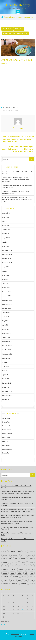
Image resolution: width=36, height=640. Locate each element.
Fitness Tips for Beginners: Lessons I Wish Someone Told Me (17, 540)
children (5, 555)
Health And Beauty (8, 426)
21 (22, 610)
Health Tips (5, 441)
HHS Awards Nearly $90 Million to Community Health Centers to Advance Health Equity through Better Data (18, 139)
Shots (12, 580)
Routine (5, 580)
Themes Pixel (15, 634)
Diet (10, 558)
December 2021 (7, 391)
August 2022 (6, 358)
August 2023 (6, 312)
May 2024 (5, 279)
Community (14, 555)
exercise (23, 558)
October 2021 (6, 399)
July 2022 (5, 362)
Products (6, 576)
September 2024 (7, 263)
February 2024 (6, 292)
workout (23, 583)
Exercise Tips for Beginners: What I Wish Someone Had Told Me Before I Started (16, 522)
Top (32, 580)
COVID (22, 555)
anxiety (5, 110)
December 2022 (7, 341)
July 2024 (5, 271)
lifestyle (5, 569)
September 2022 (7, 354)
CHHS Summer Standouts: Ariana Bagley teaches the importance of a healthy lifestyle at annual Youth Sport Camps (17, 149)
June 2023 (5, 317)
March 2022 (6, 379)
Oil (26, 573)
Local (13, 569)
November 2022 (7, 346)
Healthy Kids (6, 445)
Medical (30, 569)
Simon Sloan (18, 128)
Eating (16, 558)
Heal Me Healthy (18, 5)
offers (19, 573)
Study (19, 580)
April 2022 (5, 375)
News (12, 573)
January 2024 (6, 296)
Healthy (5, 565)
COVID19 (30, 555)
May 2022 (5, 370)
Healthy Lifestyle (7, 449)
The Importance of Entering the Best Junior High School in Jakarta (17, 186)
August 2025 (6, 238)
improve (19, 565)
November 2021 (7, 395)
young (16, 110)
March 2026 (6, 225)
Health (31, 562)
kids (26, 565)
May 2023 (5, 321)
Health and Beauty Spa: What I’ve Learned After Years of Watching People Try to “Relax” (17, 516)
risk (31, 576)
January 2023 (6, 337)
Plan (32, 573)
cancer (5, 551)
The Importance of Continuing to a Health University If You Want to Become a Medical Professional (15, 179)
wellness (14, 583)
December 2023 (7, 300)
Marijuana (21, 569)
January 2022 (6, 387)
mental (5, 573)
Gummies (14, 562)
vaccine (6, 583)
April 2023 (5, 325)
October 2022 (6, 350)
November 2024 (7, 254)
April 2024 (5, 283)
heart (12, 565)
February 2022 (6, 383)
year (31, 583)
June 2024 (5, 275)
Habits (23, 562)
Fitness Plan (6, 422)
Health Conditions (7, 433)
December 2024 (7, 250)
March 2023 (6, 329)
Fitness (5, 562)
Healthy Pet (5, 453)
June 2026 (5, 217)
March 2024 (6, 288)
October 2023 (6, 308)
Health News (6, 437)
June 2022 (5, 366)
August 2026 (6, 213)
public (24, 576)
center (31, 551)
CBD (9, 110)
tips (26, 580)
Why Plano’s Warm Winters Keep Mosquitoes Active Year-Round (17, 528)
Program (15, 576)
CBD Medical (19, 29)
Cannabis (12, 551)
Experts (31, 558)
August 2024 (6, 267)
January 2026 (6, 229)
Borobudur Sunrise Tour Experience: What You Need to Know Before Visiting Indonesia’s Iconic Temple (17, 199)
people (12, 110)
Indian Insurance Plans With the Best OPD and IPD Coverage (17, 173)
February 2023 (6, 333)
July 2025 (5, 242)
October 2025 (6, 234)
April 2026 (5, 221)
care (19, 551)
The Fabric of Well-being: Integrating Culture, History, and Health (15, 192)
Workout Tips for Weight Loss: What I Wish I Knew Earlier (16, 534)
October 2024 (6, 259)
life (32, 565)
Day (4, 558)
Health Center (6, 430)
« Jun (3, 624)
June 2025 (5, 246)
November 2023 (7, 304)
